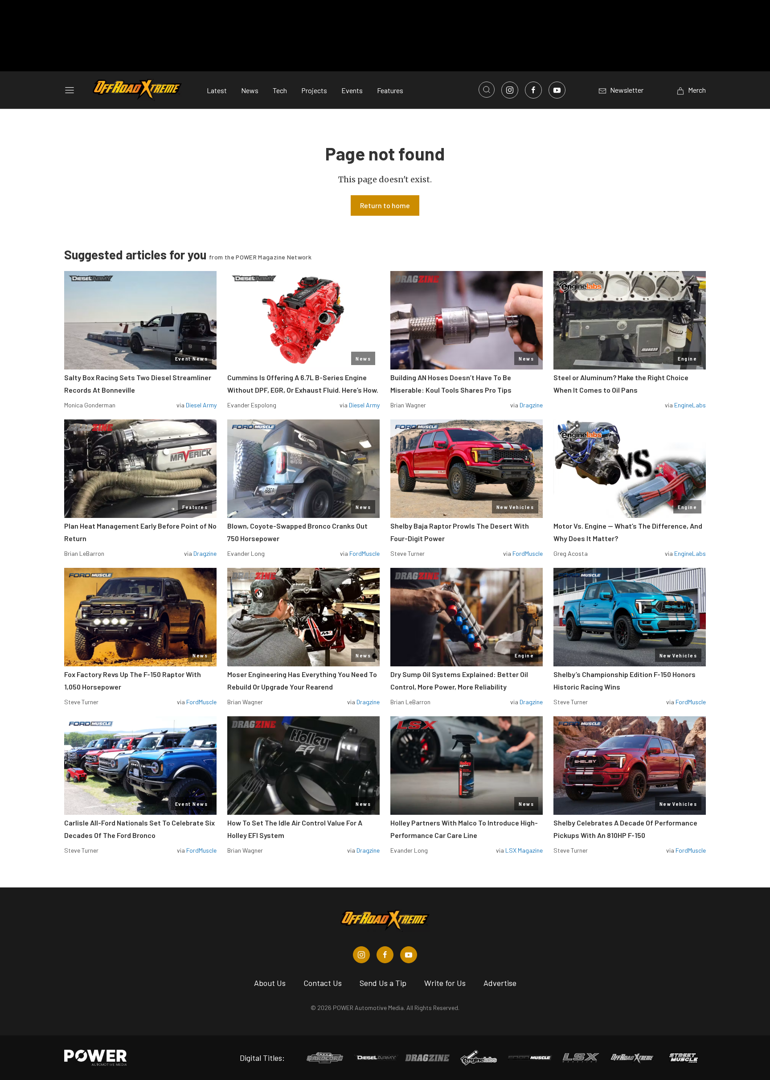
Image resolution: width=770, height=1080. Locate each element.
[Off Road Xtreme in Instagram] (361, 954)
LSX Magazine (524, 850)
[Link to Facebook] (533, 90)
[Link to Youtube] (557, 90)
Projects (314, 90)
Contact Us (322, 983)
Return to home (385, 205)
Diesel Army (201, 405)
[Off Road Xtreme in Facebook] (385, 954)
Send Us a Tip (383, 983)
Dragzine (531, 405)
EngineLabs (690, 405)
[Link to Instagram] (509, 90)
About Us (270, 983)
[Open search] (487, 90)
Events (352, 90)
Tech (280, 90)
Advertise (499, 983)
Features (390, 90)
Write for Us (445, 983)
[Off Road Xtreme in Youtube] (408, 954)
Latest (217, 90)
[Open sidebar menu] (69, 90)
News (249, 90)
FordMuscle (364, 553)
